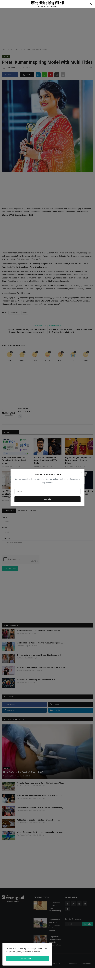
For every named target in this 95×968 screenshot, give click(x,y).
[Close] (81, 472)
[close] (49, 945)
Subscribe (47, 499)
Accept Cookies (27, 958)
